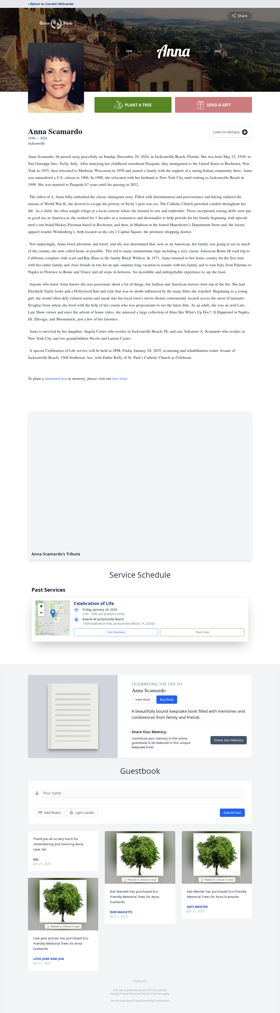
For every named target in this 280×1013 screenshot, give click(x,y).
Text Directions (116, 632)
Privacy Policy (127, 994)
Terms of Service (152, 994)
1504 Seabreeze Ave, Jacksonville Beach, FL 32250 (118, 623)
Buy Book (166, 699)
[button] (53, 613)
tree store (119, 378)
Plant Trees (202, 632)
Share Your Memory (228, 740)
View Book (142, 699)
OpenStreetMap (144, 1001)
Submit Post (232, 813)
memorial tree (56, 378)
